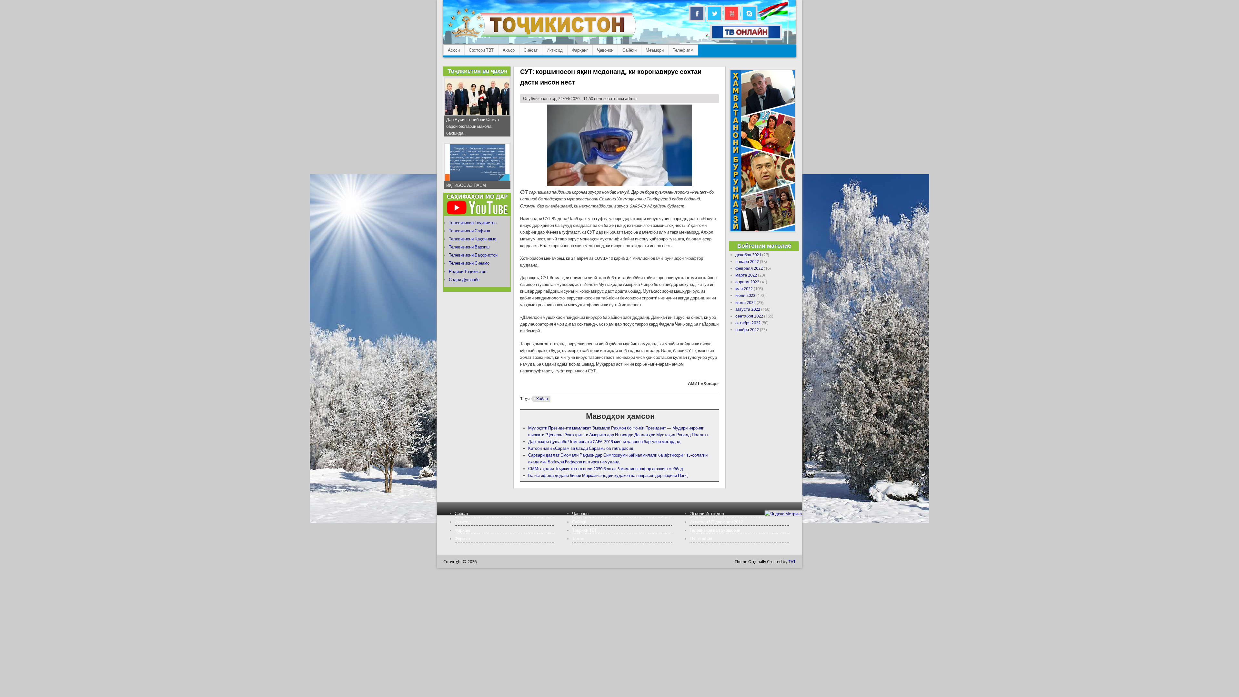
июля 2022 (745, 302)
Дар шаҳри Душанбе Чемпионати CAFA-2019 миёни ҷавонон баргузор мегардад (604, 441)
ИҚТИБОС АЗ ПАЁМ (466, 185)
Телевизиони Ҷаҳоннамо (472, 239)
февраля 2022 (749, 268)
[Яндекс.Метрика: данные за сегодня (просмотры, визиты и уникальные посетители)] (783, 513)
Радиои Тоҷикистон (467, 271)
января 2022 (747, 261)
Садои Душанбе (464, 279)
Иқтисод (555, 50)
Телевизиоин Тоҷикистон (473, 222)
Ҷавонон (605, 50)
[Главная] (542, 37)
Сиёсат (531, 50)
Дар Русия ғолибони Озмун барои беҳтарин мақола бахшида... (472, 126)
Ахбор (509, 50)
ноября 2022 (747, 329)
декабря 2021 (748, 254)
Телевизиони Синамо (469, 263)
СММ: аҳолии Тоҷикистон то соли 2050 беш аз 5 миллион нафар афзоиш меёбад (605, 468)
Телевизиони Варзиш (469, 247)
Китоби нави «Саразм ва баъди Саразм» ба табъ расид (580, 448)
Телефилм (683, 50)
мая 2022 (744, 288)
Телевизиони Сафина (469, 230)
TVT (792, 561)
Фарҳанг (580, 50)
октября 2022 (748, 322)
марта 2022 (746, 275)
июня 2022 (745, 295)
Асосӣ (454, 50)
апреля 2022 (747, 281)
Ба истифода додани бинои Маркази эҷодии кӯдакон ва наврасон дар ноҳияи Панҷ (608, 475)
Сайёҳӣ (629, 50)
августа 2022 (747, 309)
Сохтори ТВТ (481, 50)
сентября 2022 (749, 316)
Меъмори (655, 50)
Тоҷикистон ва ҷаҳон (478, 70)
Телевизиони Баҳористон (473, 255)
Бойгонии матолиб (764, 245)
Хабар (542, 399)
